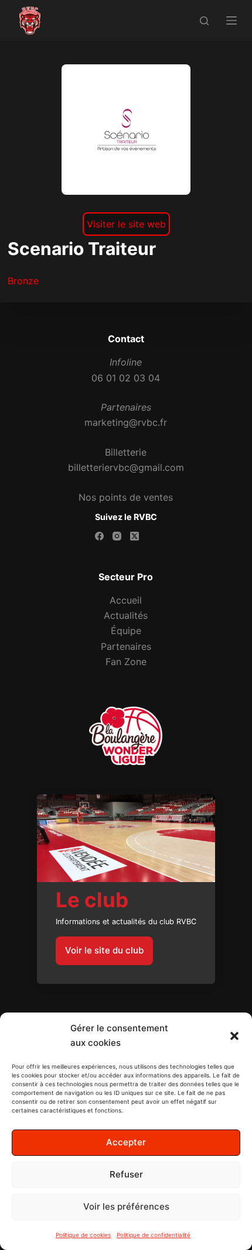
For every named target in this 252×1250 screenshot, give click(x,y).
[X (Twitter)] (134, 536)
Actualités (126, 615)
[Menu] (231, 20)
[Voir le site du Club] (126, 889)
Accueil (126, 600)
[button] (234, 1036)
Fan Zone (126, 661)
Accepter (126, 1142)
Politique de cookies (83, 1234)
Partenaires (126, 646)
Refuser (126, 1174)
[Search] (204, 20)
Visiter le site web (126, 224)
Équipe (126, 630)
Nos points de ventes (126, 497)
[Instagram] (117, 536)
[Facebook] (99, 536)
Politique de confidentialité (153, 1234)
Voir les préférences (126, 1206)
